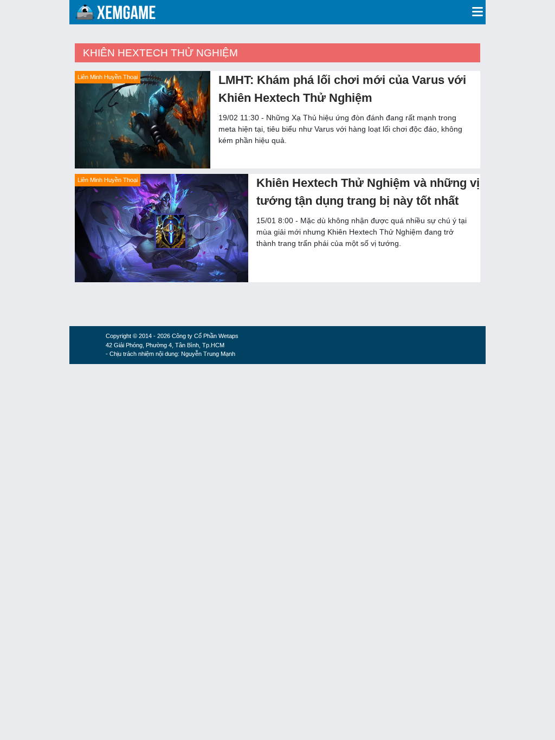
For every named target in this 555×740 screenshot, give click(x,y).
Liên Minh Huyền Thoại (108, 77)
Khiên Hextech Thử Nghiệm (160, 53)
